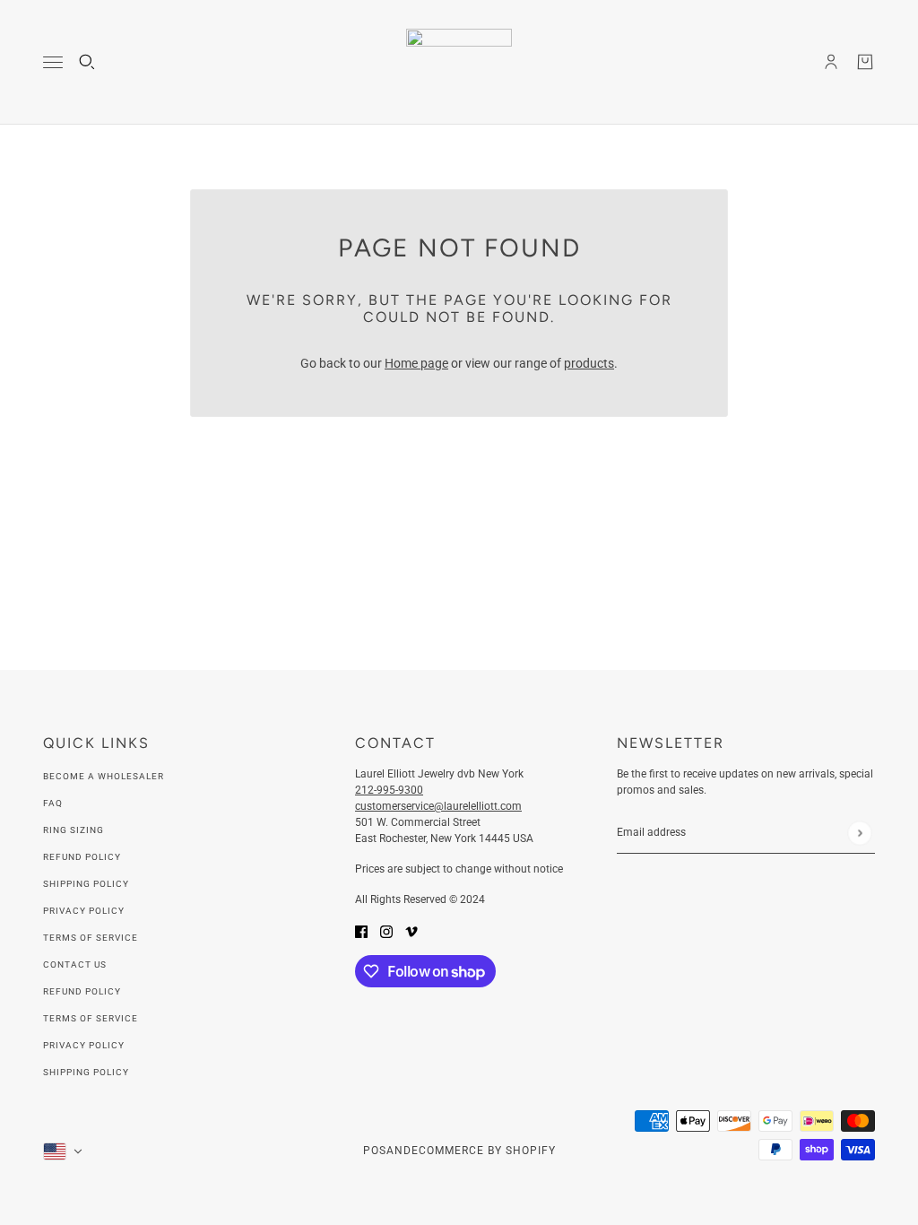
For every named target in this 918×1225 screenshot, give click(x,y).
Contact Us (75, 964)
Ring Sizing (73, 830)
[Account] (831, 62)
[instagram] (386, 931)
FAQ (53, 803)
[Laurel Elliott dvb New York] (459, 62)
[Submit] (859, 833)
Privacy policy (84, 1045)
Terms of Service (90, 938)
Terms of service (90, 1018)
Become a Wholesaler (103, 776)
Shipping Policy (86, 884)
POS (374, 1150)
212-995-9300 (389, 790)
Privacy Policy (84, 911)
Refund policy (82, 991)
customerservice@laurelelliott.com (438, 806)
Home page (416, 363)
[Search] (87, 62)
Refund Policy (82, 857)
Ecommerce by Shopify (483, 1150)
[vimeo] (411, 931)
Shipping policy (86, 1072)
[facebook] (361, 931)
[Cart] (865, 62)
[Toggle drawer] (53, 62)
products (589, 363)
